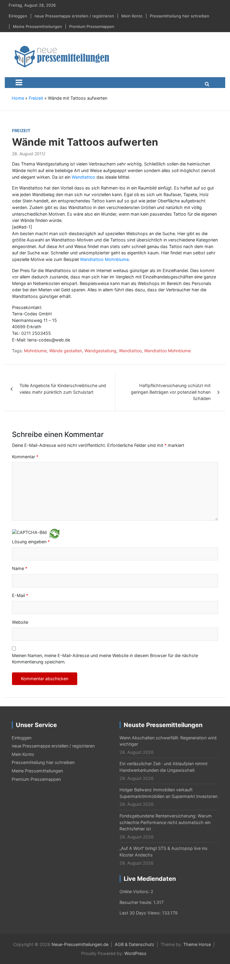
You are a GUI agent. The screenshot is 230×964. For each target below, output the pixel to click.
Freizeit (36, 98)
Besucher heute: (136, 902)
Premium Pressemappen (91, 26)
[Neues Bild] (54, 533)
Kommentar (25, 456)
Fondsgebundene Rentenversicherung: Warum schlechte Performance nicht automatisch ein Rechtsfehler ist (165, 822)
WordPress (135, 953)
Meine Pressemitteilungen (37, 26)
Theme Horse (197, 944)
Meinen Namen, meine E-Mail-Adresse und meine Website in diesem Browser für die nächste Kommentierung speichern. (105, 659)
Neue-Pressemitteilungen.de (80, 944)
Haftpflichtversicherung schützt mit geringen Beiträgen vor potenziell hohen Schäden (171, 392)
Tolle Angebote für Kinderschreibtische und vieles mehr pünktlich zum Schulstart (62, 389)
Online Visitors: (135, 891)
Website (20, 622)
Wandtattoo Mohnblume (104, 259)
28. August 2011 (28, 153)
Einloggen (18, 16)
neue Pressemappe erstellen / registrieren (74, 16)
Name (19, 568)
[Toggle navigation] (19, 82)
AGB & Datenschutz (134, 944)
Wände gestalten (65, 350)
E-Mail (20, 595)
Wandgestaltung (100, 350)
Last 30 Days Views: (140, 912)
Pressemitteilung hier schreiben (179, 16)
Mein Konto (132, 16)
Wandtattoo (84, 177)
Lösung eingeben (31, 541)
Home (18, 98)
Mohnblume (35, 350)
